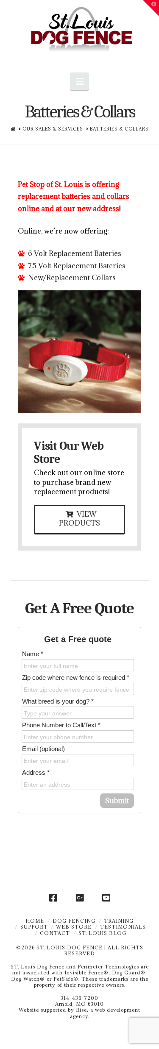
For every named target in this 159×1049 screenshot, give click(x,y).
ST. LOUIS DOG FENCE (69, 947)
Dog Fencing (74, 921)
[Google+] (79, 898)
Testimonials (123, 927)
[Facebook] (53, 898)
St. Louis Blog (102, 933)
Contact (55, 933)
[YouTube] (106, 898)
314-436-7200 (79, 998)
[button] (79, 81)
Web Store (74, 927)
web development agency (105, 1013)
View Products (79, 518)
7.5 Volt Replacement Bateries (77, 265)
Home (34, 921)
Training (119, 921)
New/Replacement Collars (72, 277)
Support (34, 927)
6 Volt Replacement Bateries (74, 253)
